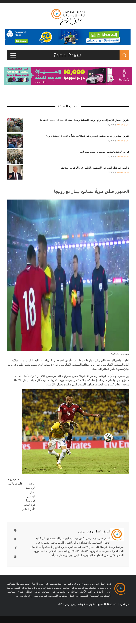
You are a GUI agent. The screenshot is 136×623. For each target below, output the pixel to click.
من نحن (124, 603)
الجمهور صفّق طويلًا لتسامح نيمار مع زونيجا (91, 191)
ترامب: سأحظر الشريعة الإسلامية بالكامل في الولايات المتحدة (95, 167)
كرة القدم (29, 504)
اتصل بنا (112, 603)
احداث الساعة (123, 124)
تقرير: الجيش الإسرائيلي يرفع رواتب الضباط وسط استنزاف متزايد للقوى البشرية (84, 120)
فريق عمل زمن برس (94, 530)
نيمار (32, 492)
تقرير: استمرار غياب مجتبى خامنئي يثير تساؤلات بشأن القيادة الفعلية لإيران (87, 135)
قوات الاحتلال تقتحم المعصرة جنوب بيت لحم (104, 151)
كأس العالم (28, 508)
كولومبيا (30, 500)
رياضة (31, 483)
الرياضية (30, 487)
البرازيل (30, 496)
